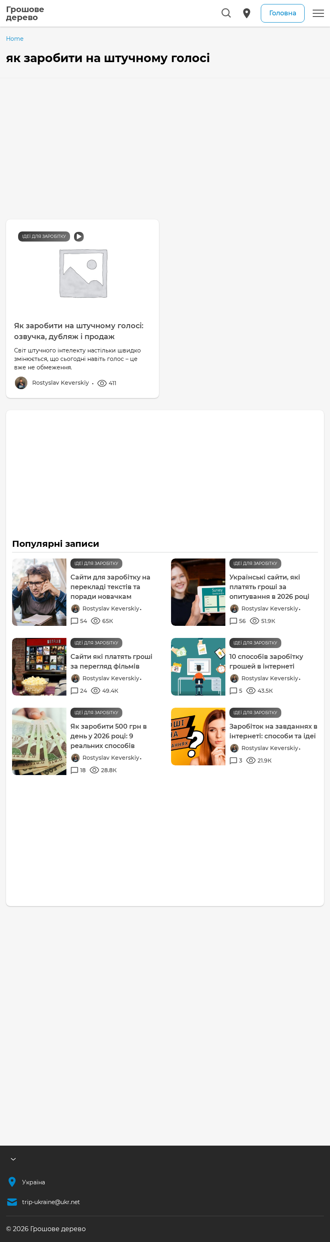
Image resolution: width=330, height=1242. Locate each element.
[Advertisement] (165, 138)
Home (14, 38)
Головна (282, 13)
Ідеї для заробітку (44, 236)
